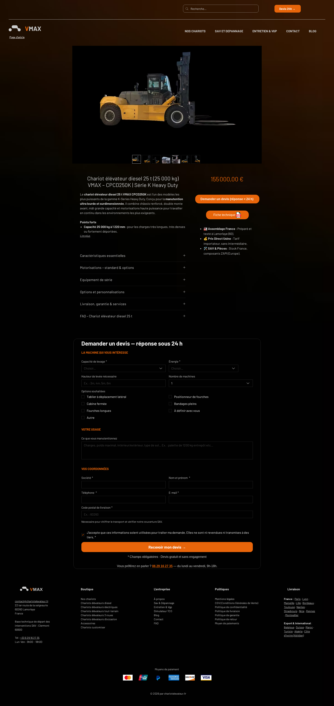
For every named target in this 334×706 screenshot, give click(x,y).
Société (87, 477)
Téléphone (89, 492)
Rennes (310, 611)
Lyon (305, 599)
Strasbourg (290, 611)
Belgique (289, 627)
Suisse (300, 627)
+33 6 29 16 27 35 (29, 637)
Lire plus (85, 235)
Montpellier (291, 615)
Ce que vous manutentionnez (99, 438)
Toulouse (289, 607)
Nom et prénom (179, 477)
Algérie (298, 631)
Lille (298, 603)
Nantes (301, 607)
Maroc (309, 627)
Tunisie (288, 631)
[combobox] (123, 368)
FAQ (156, 623)
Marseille (289, 603)
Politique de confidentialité (231, 607)
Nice (301, 611)
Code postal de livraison (96, 507)
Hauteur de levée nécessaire (99, 376)
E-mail (174, 492)
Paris (298, 599)
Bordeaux (308, 603)
